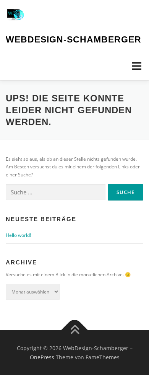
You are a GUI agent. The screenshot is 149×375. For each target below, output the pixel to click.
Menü (136, 66)
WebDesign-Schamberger (73, 39)
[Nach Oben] (74, 330)
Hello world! (18, 235)
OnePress (42, 357)
